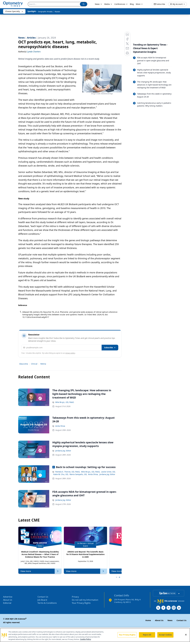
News (97, 4)
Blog (132, 4)
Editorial (7, 603)
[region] (95, 635)
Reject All (147, 635)
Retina (43, 364)
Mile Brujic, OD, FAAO (64, 402)
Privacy (75, 596)
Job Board (42, 599)
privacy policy (70, 353)
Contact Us (42, 596)
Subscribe (108, 347)
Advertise (7, 596)
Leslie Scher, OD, (108, 471)
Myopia (57, 11)
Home (148, 620)
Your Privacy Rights (81, 603)
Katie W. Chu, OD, (61, 474)
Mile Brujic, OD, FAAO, (90, 471)
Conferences (119, 4)
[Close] (186, 634)
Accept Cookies (165, 635)
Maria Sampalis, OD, (78, 474)
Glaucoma (23, 364)
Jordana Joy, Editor (63, 450)
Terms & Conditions (47, 603)
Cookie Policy (85, 639)
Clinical (34, 364)
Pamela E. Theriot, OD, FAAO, (67, 471)
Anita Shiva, (93, 474)
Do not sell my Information (85, 599)
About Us (7, 599)
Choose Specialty (12, 11)
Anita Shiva (60, 426)
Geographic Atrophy (45, 11)
